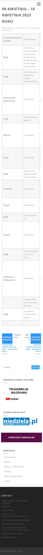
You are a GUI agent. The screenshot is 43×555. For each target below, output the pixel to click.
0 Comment (36, 28)
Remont (7, 481)
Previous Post (11, 343)
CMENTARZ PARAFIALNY (21, 437)
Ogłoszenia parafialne (13, 476)
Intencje (8, 30)
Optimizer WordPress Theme (12, 551)
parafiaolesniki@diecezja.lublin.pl (18, 520)
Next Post (33, 343)
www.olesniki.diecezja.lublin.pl (12, 524)
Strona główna (10, 457)
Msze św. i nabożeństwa (14, 466)
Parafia (7, 462)
